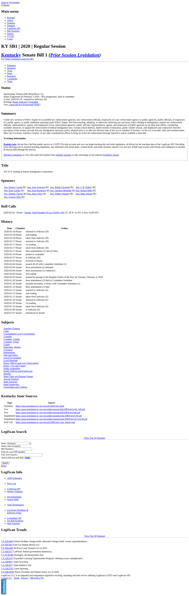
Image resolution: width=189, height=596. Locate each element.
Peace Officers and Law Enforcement (21, 363)
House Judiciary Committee (25, 102)
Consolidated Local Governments (19, 334)
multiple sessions (63, 155)
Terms (16, 578)
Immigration (9, 352)
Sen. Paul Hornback (36, 190)
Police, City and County (15, 366)
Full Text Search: (9, 454)
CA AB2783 (7, 568)
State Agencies (10, 382)
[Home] (5, 5)
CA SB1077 (7, 551)
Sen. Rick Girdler (12, 190)
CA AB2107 (7, 558)
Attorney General (12, 328)
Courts (7, 344)
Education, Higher (12, 347)
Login (10, 39)
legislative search (111, 155)
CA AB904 (6, 562)
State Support (13, 523)
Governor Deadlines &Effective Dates (17, 511)
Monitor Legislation (13, 155)
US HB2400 (7, 548)
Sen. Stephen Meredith (60, 190)
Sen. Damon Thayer (13, 194)
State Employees (11, 384)
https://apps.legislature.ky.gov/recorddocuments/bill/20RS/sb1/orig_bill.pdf (50, 409)
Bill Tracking (13, 31)
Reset (3, 466)
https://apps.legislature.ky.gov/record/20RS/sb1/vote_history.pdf (45, 422)
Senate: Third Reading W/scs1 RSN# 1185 (45, 212)
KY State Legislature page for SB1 (17, 59)
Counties (8, 336)
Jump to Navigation (10, 2)
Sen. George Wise (12, 197)
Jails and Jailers (11, 355)
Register (11, 17)
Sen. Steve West (34, 194)
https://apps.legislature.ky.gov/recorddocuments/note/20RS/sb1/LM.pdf (49, 416)
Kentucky (11, 55)
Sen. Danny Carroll (13, 187)
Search (10, 33)
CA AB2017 (7, 565)
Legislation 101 (14, 518)
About (10, 20)
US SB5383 (7, 544)
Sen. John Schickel (36, 187)
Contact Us (6, 578)
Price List (11, 483)
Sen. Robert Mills (84, 190)
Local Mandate (11, 360)
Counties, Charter (12, 339)
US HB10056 (7, 572)
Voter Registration (15, 505)
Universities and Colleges (15, 387)
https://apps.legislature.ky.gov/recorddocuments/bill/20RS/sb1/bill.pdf (48, 412)
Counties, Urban (11, 342)
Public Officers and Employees (18, 371)
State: (4, 443)
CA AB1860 (7, 541)
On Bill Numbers (15, 521)
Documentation (14, 497)
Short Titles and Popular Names (18, 376)
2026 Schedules (14, 478)
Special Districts (11, 379)
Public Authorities (12, 368)
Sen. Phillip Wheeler (59, 194)
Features (11, 23)
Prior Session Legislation (74, 55)
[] (27, 457)
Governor (8, 350)
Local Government (12, 358)
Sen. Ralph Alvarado (60, 187)
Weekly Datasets (15, 491)
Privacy (24, 578)
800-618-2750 (37, 578)
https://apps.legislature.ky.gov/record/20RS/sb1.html (40, 406)
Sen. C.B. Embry (84, 187)
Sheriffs (7, 374)
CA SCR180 (7, 555)
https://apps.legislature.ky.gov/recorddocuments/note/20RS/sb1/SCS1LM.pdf (51, 419)
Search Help (13, 499)
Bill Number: (7, 449)
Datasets (11, 25)
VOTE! (10, 36)
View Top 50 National (94, 536)
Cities (6, 331)
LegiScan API (13, 28)
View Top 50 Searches (94, 438)
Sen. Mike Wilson (84, 194)
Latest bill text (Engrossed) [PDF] (24, 104)
